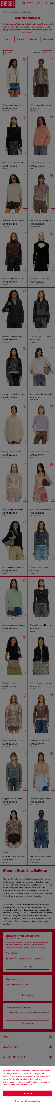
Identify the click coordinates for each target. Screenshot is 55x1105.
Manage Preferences (31, 1082)
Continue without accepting (27, 1101)
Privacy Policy (9, 1085)
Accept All (27, 1093)
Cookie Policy (25, 1085)
